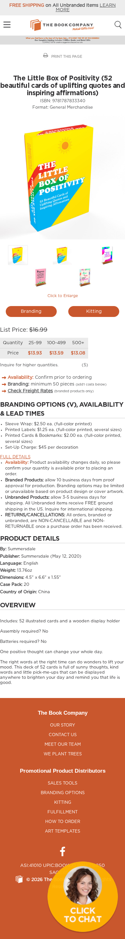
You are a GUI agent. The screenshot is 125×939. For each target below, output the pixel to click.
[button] (82, 896)
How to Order (62, 822)
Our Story (62, 725)
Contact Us (63, 735)
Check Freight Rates (30, 391)
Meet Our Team (63, 745)
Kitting (94, 311)
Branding (31, 311)
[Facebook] (62, 852)
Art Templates (62, 831)
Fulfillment (62, 812)
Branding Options (63, 793)
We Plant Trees (63, 754)
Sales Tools (62, 783)
